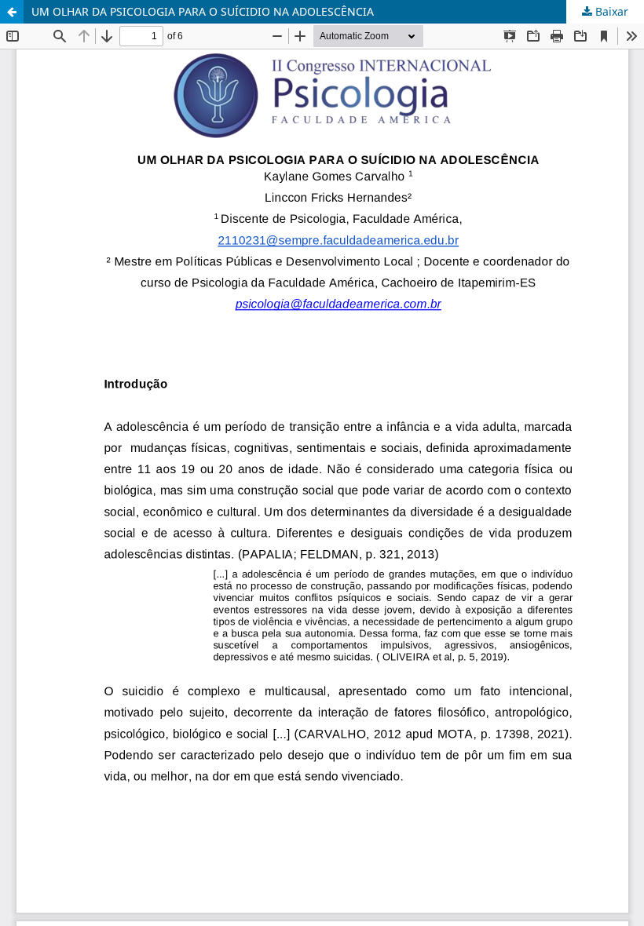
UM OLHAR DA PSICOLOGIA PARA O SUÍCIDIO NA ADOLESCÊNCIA (202, 11)
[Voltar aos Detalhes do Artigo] (12, 12)
